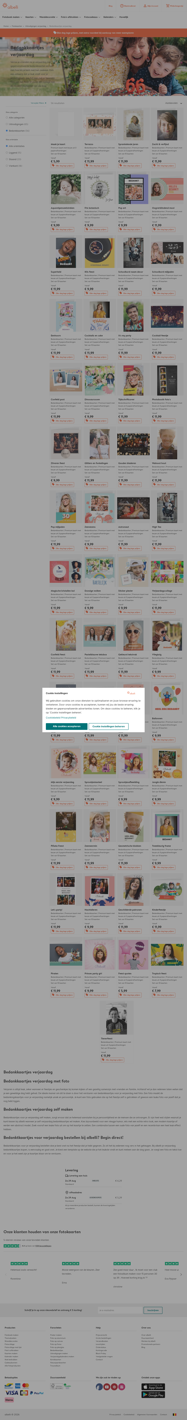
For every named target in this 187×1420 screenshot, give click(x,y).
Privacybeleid (68, 717)
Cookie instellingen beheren (108, 726)
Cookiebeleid (53, 717)
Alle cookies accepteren (66, 726)
